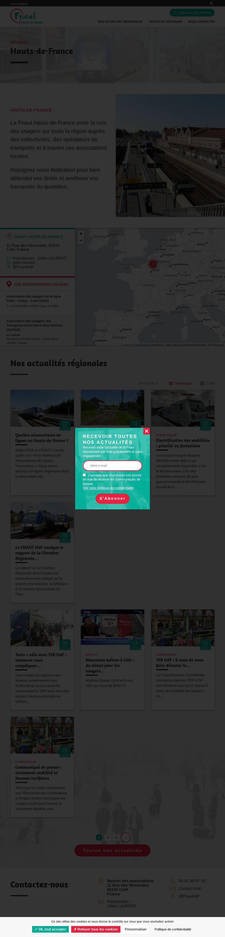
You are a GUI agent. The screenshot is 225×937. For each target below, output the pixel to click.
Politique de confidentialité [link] (172, 929)
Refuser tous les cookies (97, 929)
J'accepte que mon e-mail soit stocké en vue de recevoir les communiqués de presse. (112, 481)
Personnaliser (136, 929)
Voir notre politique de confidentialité (108, 488)
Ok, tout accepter (52, 929)
